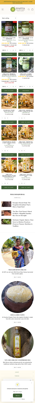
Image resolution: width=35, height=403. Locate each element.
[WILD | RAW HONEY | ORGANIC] (17, 252)
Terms (17, 376)
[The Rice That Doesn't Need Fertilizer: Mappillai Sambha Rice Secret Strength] (6, 213)
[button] (6, 43)
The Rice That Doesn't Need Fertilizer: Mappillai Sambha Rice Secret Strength (22, 213)
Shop (17, 372)
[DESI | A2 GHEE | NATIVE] (17, 297)
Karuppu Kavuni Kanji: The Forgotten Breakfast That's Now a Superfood (22, 205)
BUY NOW (17, 277)
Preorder (9, 54)
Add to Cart (25, 54)
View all (17, 197)
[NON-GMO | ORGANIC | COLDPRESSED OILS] (17, 342)
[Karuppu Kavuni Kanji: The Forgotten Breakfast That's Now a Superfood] (6, 204)
